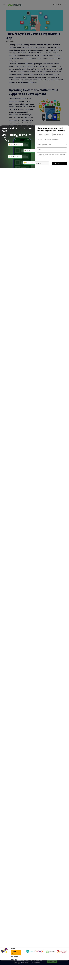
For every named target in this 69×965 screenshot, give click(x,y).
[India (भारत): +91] (40, 139)
